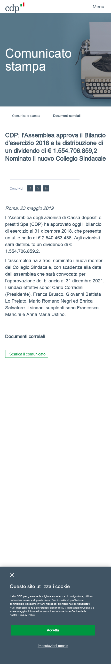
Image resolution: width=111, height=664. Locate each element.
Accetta (53, 630)
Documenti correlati (67, 116)
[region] (55, 615)
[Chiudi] (12, 575)
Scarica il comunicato (27, 354)
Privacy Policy (27, 615)
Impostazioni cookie (53, 646)
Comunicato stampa (26, 116)
